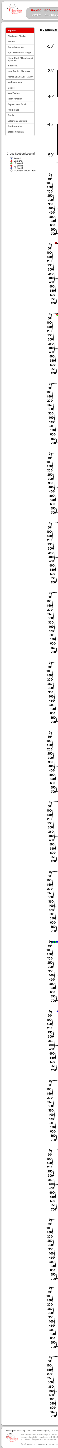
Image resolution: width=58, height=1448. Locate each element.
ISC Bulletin (18, 1431)
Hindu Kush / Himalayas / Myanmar (20, 59)
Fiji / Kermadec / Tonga (19, 52)
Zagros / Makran (16, 132)
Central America (16, 47)
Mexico (11, 88)
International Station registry (37, 1431)
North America (15, 99)
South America (15, 126)
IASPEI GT (36, 15)
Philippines (13, 110)
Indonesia (12, 66)
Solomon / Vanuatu (17, 121)
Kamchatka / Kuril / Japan (20, 77)
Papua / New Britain (17, 104)
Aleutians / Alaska (16, 36)
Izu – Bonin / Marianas (19, 71)
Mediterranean (15, 82)
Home (9, 1431)
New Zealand (14, 93)
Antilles (11, 41)
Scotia (11, 115)
